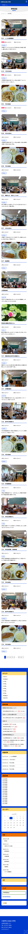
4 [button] (10, 657)
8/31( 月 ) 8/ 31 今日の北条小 (8, 759)
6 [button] (14, 657)
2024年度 (5, 782)
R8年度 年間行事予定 (9, 731)
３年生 (5, 686)
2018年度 (5, 793)
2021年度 (5, 787)
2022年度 (5, 786)
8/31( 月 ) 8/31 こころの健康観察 (9, 756)
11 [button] (21, 657)
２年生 (5, 683)
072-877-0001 (8, 925)
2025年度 (5, 781)
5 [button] (12, 657)
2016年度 (5, 796)
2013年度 (5, 802)
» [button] (23, 657)
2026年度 (5, 779)
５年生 (5, 691)
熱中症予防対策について (10, 726)
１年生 (5, 681)
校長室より (6, 679)
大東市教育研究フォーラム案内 (14, 738)
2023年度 (5, 784)
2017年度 (5, 794)
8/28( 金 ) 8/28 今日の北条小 (8, 766)
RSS (6, 903)
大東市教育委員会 (6, 896)
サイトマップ (5, 929)
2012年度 (5, 803)
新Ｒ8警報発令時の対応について (14, 711)
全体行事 (5, 698)
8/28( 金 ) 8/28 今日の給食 (8, 769)
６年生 (5, 693)
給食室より (6, 695)
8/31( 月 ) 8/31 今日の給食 (8, 762)
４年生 (5, 688)
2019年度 (5, 791)
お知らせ (5, 676)
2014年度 (5, 800)
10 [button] (18, 657)
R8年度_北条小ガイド (9, 729)
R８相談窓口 (10, 724)
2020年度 (5, 789)
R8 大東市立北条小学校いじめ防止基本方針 (14, 717)
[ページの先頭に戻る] (26, 932)
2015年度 (5, 798)
